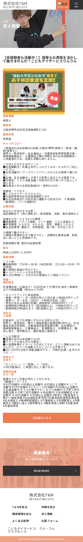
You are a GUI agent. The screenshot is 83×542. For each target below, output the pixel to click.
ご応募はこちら (41, 418)
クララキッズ (17, 531)
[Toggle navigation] (76, 5)
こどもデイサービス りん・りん (31, 528)
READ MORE (41, 471)
